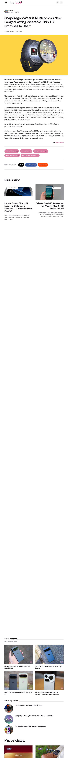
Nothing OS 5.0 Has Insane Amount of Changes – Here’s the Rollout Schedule (47, 693)
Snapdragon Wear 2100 (30, 155)
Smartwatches (41, 151)
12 (9, 32)
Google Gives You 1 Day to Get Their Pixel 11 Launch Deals (17, 667)
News (9, 748)
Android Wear (12, 151)
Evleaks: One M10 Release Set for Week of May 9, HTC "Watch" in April (50, 206)
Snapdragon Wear (13, 155)
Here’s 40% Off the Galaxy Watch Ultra (28, 705)
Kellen (12, 10)
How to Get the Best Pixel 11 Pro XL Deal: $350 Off (18, 693)
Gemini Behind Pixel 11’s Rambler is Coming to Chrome (48, 667)
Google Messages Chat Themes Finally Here (30, 726)
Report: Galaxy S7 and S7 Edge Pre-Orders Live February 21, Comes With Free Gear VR (18, 207)
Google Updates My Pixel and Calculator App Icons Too (34, 716)
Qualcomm (60, 142)
